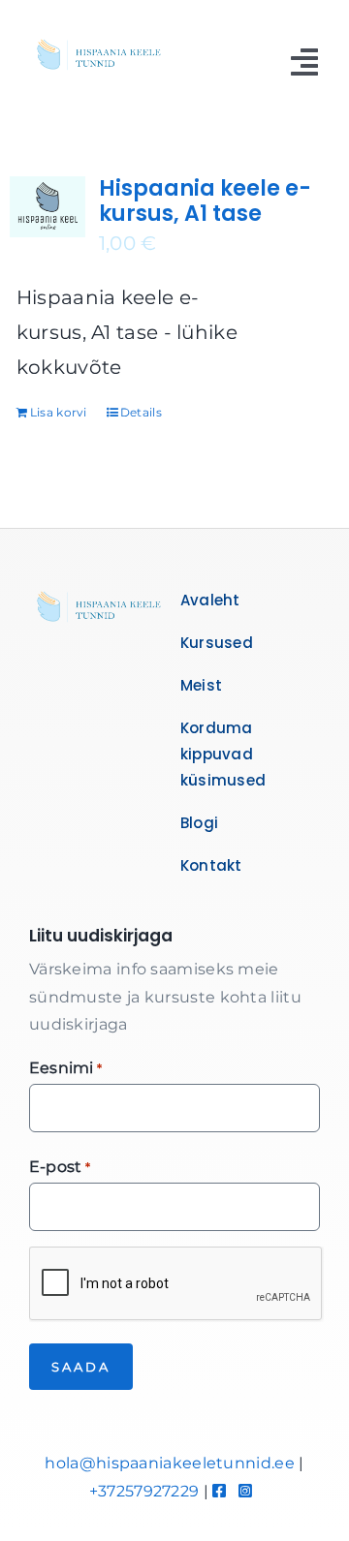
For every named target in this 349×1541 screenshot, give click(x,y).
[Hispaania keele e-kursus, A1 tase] (47, 206)
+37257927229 (144, 1491)
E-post (59, 1166)
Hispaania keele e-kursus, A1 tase (205, 201)
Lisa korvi (58, 412)
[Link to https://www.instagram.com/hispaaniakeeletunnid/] (245, 1490)
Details (141, 412)
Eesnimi (65, 1068)
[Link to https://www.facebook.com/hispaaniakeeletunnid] (219, 1490)
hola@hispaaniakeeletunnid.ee (169, 1463)
